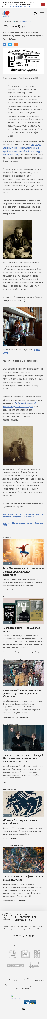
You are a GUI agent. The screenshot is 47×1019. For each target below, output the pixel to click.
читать (27, 914)
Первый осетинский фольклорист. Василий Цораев (23, 878)
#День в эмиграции (10, 839)
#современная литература (25, 652)
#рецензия (39, 652)
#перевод (6, 717)
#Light (18, 717)
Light (4, 659)
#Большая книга (9, 652)
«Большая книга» (9, 597)
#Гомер (12, 717)
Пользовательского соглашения (21, 6)
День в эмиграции (9, 789)
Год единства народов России (14, 846)
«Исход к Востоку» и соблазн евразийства (20, 822)
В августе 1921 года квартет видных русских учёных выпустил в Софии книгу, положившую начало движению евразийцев (22, 831)
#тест (5, 590)
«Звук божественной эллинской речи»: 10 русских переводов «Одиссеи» (22, 693)
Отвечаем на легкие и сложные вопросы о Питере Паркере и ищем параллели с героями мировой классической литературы (22, 582)
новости (17, 914)
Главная (6, 523)
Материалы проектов (22, 523)
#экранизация (17, 590)
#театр (5, 782)
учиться (32, 917)
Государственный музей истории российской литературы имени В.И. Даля (22, 151)
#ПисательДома (27, 514)
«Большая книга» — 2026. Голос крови (21, 629)
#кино (9, 590)
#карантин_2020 (10, 514)
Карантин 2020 (25, 21)
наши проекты (20, 920)
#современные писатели (23, 516)
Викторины (7, 537)
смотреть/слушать (21, 917)
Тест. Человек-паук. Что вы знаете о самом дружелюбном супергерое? (23, 571)
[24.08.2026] (23, 726)
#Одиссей (24, 717)
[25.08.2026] (23, 540)
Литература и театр (10, 724)
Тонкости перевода (15, 659)
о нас (31, 920)
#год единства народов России (14, 901)
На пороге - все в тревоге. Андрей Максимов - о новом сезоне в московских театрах (23, 758)
